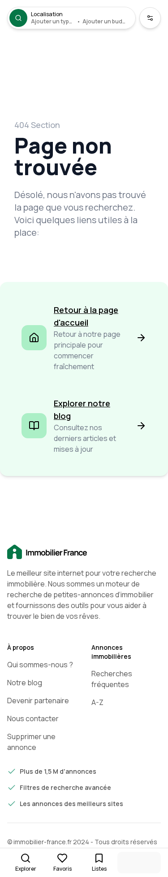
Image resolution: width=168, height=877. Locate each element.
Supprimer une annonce (31, 742)
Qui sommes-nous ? (40, 665)
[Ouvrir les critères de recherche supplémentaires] (150, 18)
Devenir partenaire (38, 700)
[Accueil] (84, 552)
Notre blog (24, 682)
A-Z (97, 702)
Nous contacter (33, 718)
